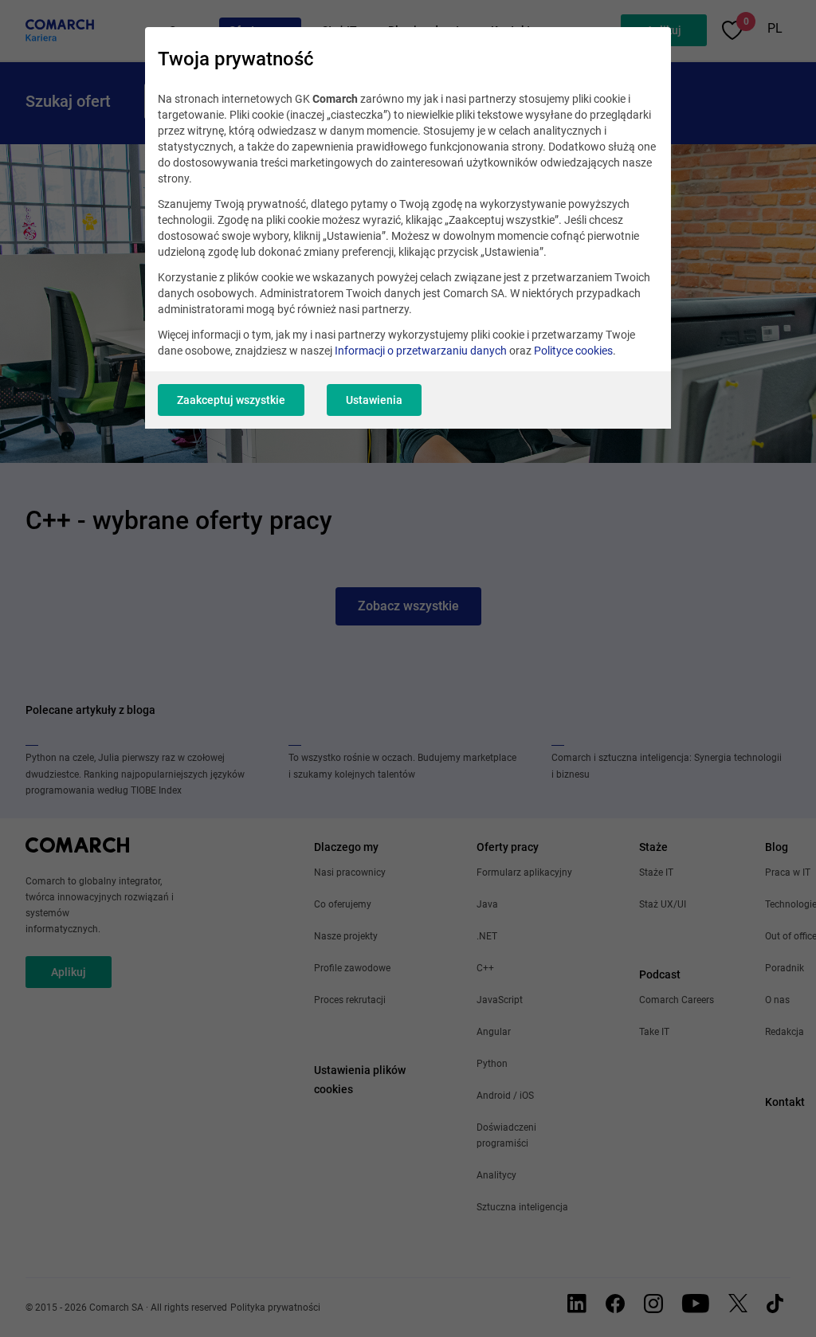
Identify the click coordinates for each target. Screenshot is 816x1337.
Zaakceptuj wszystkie (231, 400)
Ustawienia (374, 400)
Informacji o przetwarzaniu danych (421, 350)
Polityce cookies (573, 350)
